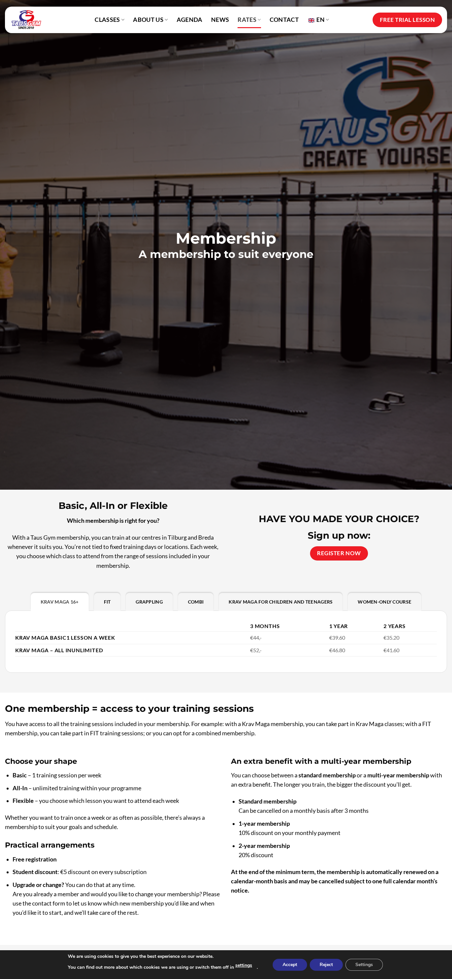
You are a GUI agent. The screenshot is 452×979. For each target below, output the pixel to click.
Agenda (190, 19)
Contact (284, 19)
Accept (290, 964)
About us (148, 19)
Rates (247, 19)
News (220, 19)
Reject (326, 964)
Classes (107, 19)
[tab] (60, 602)
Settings (364, 964)
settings (243, 965)
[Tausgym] (29, 20)
